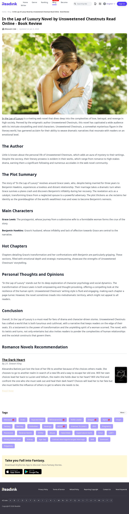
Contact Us (107, 489)
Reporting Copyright (91, 489)
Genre (34, 2)
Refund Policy (74, 489)
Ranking (44, 2)
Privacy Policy (43, 489)
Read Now (7, 390)
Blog (9, 12)
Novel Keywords (121, 489)
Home (25, 2)
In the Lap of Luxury (12, 118)
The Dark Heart (13, 360)
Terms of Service (59, 489)
